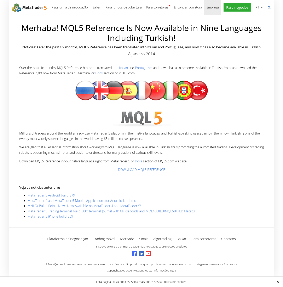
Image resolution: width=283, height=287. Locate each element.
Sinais (143, 238)
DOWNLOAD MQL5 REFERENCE (141, 169)
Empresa (213, 7)
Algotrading (162, 238)
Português (256, 7)
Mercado (127, 238)
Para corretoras (157, 7)
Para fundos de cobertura (123, 7)
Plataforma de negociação (70, 7)
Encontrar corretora (188, 7)
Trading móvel (104, 238)
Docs (99, 73)
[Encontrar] (269, 7)
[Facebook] (134, 253)
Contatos (228, 238)
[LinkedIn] (141, 253)
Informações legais (165, 270)
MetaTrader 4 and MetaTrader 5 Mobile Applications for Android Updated (82, 200)
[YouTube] (148, 253)
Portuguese (143, 67)
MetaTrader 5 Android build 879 (51, 195)
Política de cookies (174, 282)
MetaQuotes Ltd (142, 270)
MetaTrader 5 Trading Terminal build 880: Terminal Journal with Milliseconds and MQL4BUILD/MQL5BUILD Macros (111, 211)
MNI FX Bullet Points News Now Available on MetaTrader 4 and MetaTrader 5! (84, 206)
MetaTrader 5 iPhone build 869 (50, 216)
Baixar (96, 7)
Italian (123, 67)
